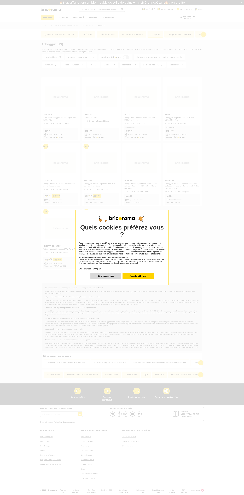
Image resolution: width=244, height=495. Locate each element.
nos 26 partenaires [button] (109, 243)
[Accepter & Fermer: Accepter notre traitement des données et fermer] (138, 276)
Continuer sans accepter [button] (90, 267)
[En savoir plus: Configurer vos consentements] (105, 276)
